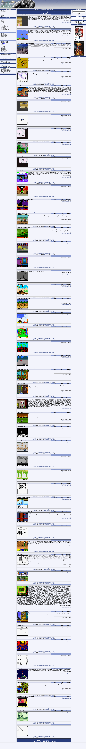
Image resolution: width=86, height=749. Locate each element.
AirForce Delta (20, 412)
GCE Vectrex (3, 24)
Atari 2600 (2, 19)
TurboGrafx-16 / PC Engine (5, 31)
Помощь (2, 13)
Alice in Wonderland (21, 682)
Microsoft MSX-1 (3, 48)
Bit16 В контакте (3, 68)
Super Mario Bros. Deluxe (22, 29)
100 (43, 13)
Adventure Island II (21, 426)
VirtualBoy (2, 38)
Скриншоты (52, 27)
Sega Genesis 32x (4, 28)
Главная (2, 10)
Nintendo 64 (3, 27)
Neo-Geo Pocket (3, 36)
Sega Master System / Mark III (6, 30)
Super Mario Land (21, 625)
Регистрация (75, 14)
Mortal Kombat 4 (20, 170)
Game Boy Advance (4, 35)
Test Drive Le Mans (21, 570)
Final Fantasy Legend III (22, 483)
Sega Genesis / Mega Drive (5, 29)
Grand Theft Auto (21, 383)
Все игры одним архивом (36, 11)
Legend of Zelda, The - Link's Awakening (25, 696)
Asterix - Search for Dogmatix (23, 298)
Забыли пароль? (81, 14)
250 (46, 13)
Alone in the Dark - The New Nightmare (25, 43)
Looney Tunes (20, 284)
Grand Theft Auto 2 (21, 85)
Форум (2, 16)
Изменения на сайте (4, 14)
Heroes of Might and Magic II (23, 611)
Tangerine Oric (3, 51)
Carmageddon (20, 241)
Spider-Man (19, 355)
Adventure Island (21, 454)
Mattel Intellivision (4, 25)
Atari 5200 (2, 20)
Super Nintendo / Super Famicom (6, 31)
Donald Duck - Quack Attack (23, 369)
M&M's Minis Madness (22, 255)
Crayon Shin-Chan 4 (21, 469)
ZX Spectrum (3, 52)
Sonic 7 (19, 341)
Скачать (68, 14)
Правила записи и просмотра (6, 54)
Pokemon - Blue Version (22, 128)
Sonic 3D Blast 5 (20, 710)
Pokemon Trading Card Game (23, 497)
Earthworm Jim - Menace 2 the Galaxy (25, 199)
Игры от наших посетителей (6, 70)
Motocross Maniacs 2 (21, 312)
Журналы (2, 64)
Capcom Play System (4, 41)
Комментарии (46, 27)
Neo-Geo (2, 44)
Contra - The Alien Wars (22, 440)
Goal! (18, 724)
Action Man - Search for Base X (24, 227)
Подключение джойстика (5, 71)
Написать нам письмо (79, 747)
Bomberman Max (21, 326)
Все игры (45, 11)
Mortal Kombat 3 (20, 270)
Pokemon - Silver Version (22, 114)
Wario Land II (20, 397)
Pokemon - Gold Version (22, 99)
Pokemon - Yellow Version (22, 71)
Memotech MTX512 (4, 47)
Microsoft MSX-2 (3, 49)
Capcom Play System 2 (5, 42)
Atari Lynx (2, 33)
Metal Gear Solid (20, 584)
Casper (18, 639)
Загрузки (34, 27)
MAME (2, 43)
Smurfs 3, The (20, 185)
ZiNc (1, 45)
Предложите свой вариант (66, 22)
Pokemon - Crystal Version (23, 14)
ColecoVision (3, 23)
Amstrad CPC (3, 46)
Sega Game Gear (4, 37)
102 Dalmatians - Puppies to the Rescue (25, 511)
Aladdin (19, 57)
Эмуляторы (3, 12)
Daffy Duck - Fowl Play (22, 213)
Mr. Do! (18, 525)
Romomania (3, 13)
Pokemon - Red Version (22, 156)
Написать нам (3, 15)
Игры (1, 73)
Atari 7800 (2, 21)
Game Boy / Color (4, 34)
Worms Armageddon (21, 668)
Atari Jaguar (3, 22)
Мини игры (3, 72)
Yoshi (18, 654)
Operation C (20, 554)
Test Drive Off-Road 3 (21, 540)
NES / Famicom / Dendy (5, 26)
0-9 (32, 12)
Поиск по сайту (3, 11)
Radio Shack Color (4, 50)
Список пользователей (5, 69)
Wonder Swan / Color (4, 39)
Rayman (19, 142)
